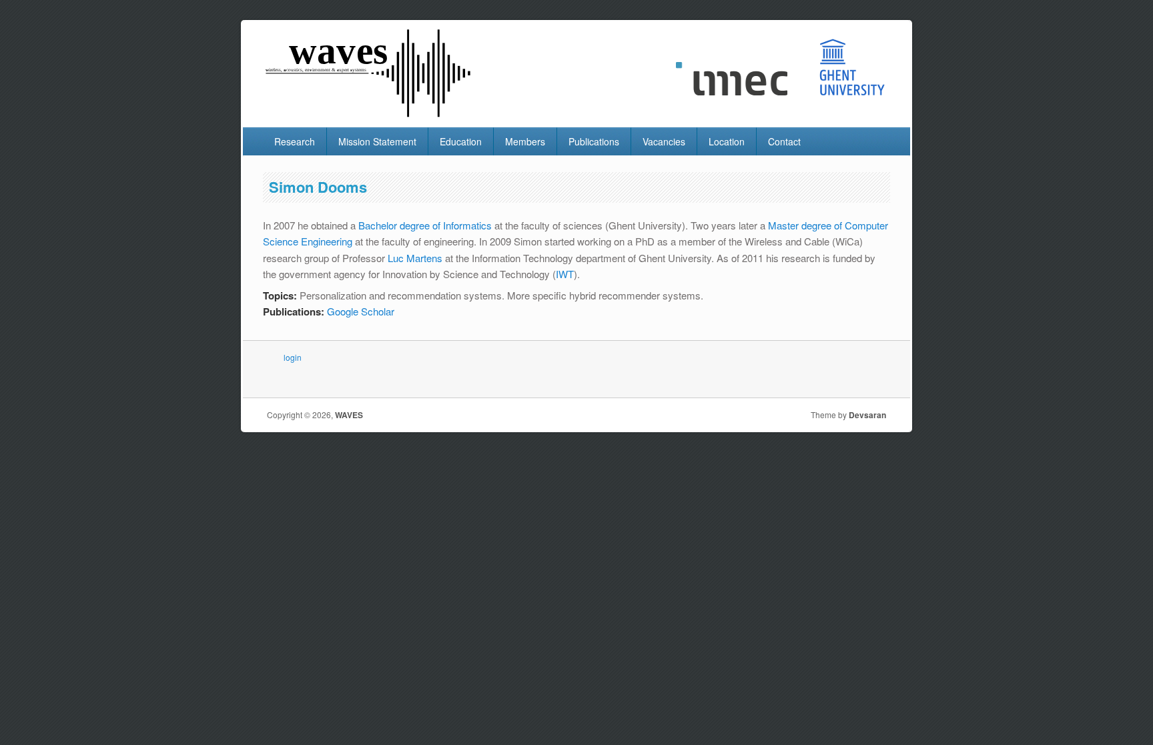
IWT (565, 274)
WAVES (349, 415)
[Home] (369, 114)
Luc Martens (415, 258)
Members (525, 141)
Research (294, 141)
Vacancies (664, 141)
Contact (784, 141)
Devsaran (867, 415)
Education (461, 141)
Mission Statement (377, 141)
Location (727, 141)
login (293, 357)
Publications (593, 141)
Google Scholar (360, 311)
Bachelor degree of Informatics (425, 225)
